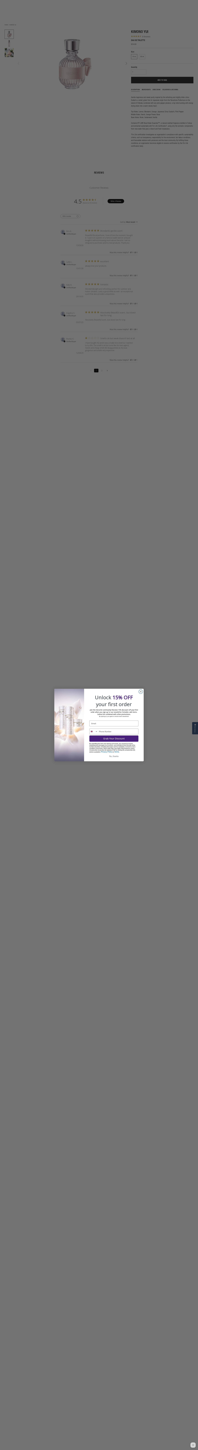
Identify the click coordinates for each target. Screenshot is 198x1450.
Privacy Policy (107, 752)
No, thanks (114, 756)
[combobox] (93, 731)
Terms (116, 752)
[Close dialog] (141, 692)
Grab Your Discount (114, 738)
